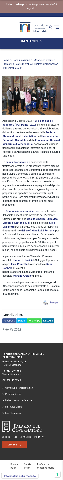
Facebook (9, 320)
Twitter (22, 320)
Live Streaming (13, 413)
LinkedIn (48, 320)
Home (5, 60)
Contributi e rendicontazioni (19, 388)
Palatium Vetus (13, 394)
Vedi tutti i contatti (11, 374)
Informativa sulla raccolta (20, 476)
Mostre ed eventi (43, 60)
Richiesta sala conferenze (18, 400)
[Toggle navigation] (56, 27)
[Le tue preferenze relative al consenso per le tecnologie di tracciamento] (57, 474)
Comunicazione (21, 60)
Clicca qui (12, 444)
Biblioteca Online (13, 406)
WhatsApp (34, 320)
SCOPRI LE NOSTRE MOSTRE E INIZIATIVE (23, 437)
